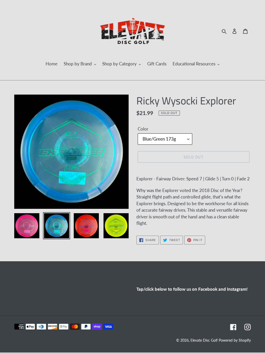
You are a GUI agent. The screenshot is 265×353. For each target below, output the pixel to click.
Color (143, 129)
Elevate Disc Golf (204, 340)
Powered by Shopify (235, 340)
